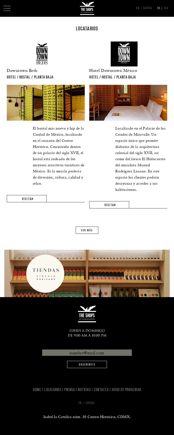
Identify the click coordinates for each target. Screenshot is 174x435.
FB (137, 8)
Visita (27, 199)
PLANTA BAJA (43, 77)
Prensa (69, 389)
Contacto (101, 389)
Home (37, 389)
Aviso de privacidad (126, 389)
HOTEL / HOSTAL (18, 77)
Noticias (84, 389)
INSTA (147, 8)
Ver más (87, 230)
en (166, 8)
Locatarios (52, 389)
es (158, 8)
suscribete (87, 364)
